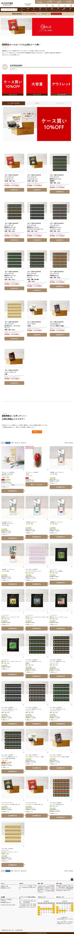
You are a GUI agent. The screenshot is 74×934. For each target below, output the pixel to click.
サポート (3, 883)
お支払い (21, 883)
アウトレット (60, 103)
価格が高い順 (23, 442)
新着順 (12, 442)
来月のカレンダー (60, 897)
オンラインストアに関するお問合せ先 (27, 897)
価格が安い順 (17, 442)
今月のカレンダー (42, 897)
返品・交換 (58, 883)
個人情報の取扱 (19, 930)
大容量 (37, 103)
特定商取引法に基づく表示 (8, 930)
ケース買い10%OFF (13, 103)
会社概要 (3, 897)
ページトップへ (72, 879)
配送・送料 (40, 883)
